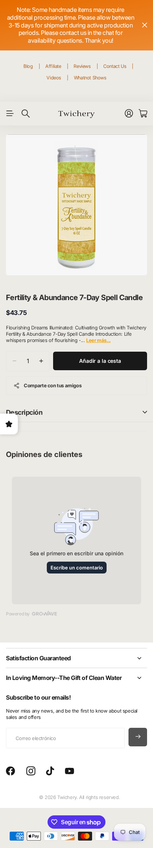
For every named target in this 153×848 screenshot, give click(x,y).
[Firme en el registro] (129, 113)
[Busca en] (26, 113)
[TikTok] (50, 771)
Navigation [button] (10, 113)
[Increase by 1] (41, 361)
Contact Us (114, 66)
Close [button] (76, 658)
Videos (53, 77)
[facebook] (10, 771)
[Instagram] (30, 771)
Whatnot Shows (90, 77)
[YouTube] (69, 771)
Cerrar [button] (144, 25)
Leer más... (98, 340)
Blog (28, 66)
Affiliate (53, 66)
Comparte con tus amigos (52, 385)
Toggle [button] (145, 412)
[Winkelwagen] (143, 113)
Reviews (82, 66)
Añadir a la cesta (100, 361)
